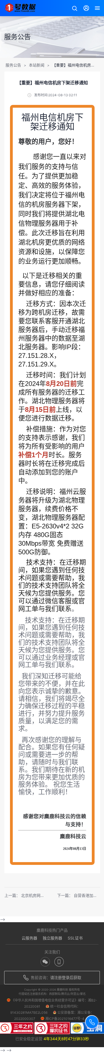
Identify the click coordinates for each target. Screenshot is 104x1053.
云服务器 (29, 938)
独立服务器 (52, 938)
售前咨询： (56, 977)
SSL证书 (75, 938)
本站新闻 (36, 65)
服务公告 (13, 65)
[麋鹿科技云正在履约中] (52, 1029)
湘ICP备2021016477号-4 (64, 1019)
